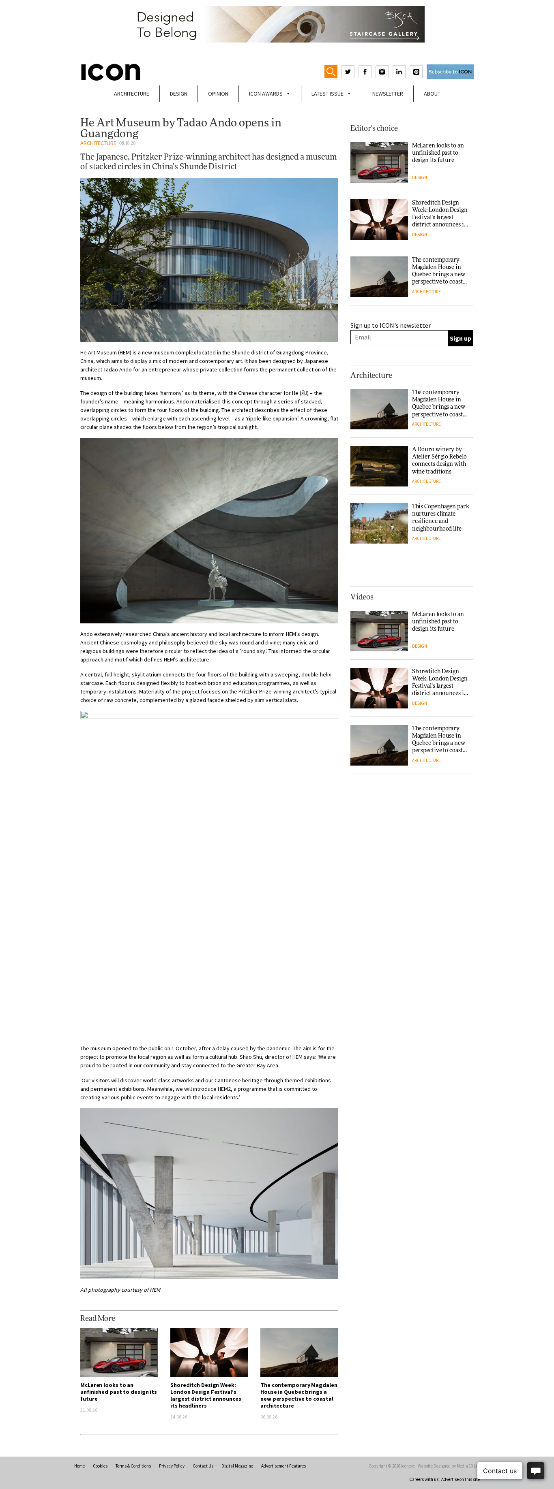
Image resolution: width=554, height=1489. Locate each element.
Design (178, 93)
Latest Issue (327, 93)
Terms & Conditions (133, 1466)
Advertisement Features (283, 1466)
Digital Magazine (237, 1466)
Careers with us (423, 1479)
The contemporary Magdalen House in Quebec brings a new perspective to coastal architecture (298, 1395)
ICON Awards (266, 93)
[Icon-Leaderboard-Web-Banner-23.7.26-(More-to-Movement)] (277, 24)
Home (79, 1466)
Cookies (100, 1466)
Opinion (218, 93)
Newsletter (387, 93)
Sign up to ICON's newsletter (390, 325)
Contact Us (203, 1466)
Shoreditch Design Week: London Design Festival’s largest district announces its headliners (205, 1395)
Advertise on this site (460, 1479)
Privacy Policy (172, 1466)
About (432, 93)
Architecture (131, 93)
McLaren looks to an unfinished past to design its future (118, 1391)
